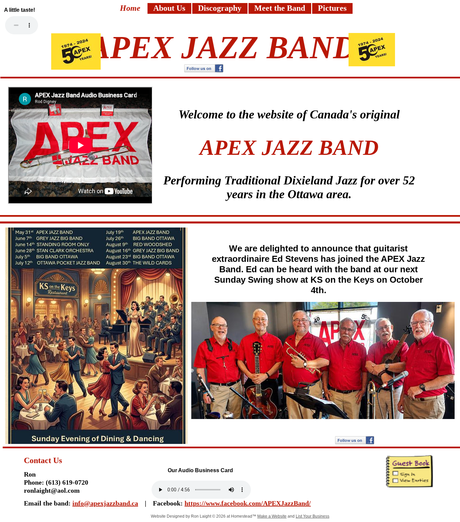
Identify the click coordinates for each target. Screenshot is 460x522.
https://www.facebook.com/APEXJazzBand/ (248, 503)
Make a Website (272, 516)
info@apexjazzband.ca (105, 503)
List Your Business (312, 516)
